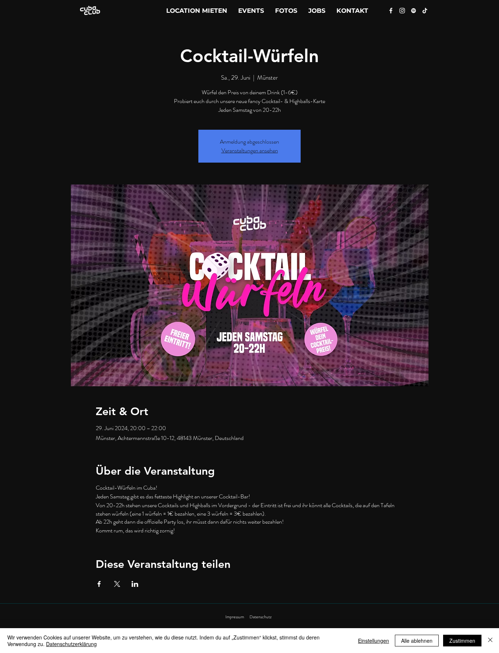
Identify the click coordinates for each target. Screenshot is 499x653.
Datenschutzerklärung (71, 644)
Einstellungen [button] (373, 640)
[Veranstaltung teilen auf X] (117, 584)
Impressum (234, 617)
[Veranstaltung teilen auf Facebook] (99, 584)
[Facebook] (391, 10)
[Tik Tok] (424, 10)
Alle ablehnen (417, 640)
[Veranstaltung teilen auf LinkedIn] (135, 584)
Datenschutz (260, 617)
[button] (352, 10)
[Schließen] (490, 640)
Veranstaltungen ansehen (249, 150)
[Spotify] (413, 10)
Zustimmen (462, 640)
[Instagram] (402, 10)
